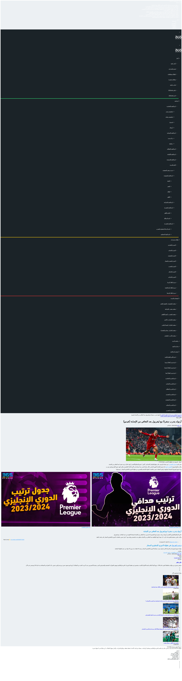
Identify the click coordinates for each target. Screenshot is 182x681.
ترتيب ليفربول (176, 545)
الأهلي (168, 197)
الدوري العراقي (172, 271)
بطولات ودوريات (175, 239)
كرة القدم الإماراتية (168, 202)
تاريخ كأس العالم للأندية (170, 357)
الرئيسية (179, 415)
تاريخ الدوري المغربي (171, 410)
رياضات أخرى (175, 341)
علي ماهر (179, 425)
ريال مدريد (170, 138)
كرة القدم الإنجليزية (171, 106)
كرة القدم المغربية (168, 223)
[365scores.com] (178, 38)
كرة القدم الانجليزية (164, 415)
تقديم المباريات (172, 69)
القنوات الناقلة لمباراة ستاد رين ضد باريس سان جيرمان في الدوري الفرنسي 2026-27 (159, 16)
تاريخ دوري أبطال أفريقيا (170, 367)
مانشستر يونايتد (169, 117)
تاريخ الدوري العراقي (171, 405)
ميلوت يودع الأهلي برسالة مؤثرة (171, 10)
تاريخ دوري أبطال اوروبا (170, 362)
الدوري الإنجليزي (172, 245)
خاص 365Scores (172, 90)
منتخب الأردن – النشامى (170, 335)
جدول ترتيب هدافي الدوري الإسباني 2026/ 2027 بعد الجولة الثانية (164, 13)
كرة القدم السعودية (168, 175)
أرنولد (180, 416)
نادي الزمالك (167, 218)
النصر (168, 186)
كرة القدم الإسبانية (171, 133)
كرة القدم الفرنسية (171, 159)
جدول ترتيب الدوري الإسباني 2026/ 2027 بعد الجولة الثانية (165, 17)
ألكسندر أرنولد (168, 466)
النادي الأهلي (167, 213)
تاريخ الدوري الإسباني (171, 383)
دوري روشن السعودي (168, 170)
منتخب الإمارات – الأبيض (170, 319)
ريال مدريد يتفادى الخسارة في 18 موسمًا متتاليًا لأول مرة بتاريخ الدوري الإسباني (160, 9)
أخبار (177, 58)
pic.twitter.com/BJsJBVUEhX (17, 539)
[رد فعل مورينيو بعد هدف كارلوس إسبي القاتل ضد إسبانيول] (171, 585)
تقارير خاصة (173, 85)
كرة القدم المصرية (168, 207)
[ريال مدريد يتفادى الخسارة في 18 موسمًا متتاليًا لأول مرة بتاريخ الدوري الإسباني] (171, 627)
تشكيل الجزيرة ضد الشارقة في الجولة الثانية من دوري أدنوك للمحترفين (162, 7)
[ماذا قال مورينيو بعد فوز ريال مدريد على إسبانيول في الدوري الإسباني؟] (171, 599)
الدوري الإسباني (172, 250)
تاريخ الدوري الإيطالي (171, 389)
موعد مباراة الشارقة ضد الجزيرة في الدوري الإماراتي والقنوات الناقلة (162, 11)
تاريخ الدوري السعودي (171, 399)
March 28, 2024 (173, 542)
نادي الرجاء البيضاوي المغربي (163, 229)
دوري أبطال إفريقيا (171, 293)
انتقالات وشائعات (172, 74)
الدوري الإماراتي (172, 277)
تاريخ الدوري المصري (171, 394)
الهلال (168, 191)
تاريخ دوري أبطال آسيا (171, 373)
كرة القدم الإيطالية (171, 149)
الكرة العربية (173, 165)
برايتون (168, 552)
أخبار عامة (173, 63)
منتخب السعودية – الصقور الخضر (168, 303)
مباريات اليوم (175, 346)
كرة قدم (177, 101)
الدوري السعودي (172, 255)
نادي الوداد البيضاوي (165, 234)
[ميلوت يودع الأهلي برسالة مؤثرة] (171, 641)
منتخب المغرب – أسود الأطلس (168, 314)
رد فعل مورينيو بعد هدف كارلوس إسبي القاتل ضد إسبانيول (165, 5)
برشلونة (171, 143)
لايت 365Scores (172, 95)
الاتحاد (168, 181)
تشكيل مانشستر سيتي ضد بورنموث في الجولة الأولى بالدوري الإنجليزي (162, 14)
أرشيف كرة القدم (174, 351)
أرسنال (171, 127)
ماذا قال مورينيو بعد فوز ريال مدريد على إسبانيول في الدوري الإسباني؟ (162, 6)
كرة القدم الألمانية (171, 154)
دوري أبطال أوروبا (171, 282)
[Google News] (177, 557)
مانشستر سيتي (169, 111)
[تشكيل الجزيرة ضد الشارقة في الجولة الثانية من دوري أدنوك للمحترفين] (171, 613)
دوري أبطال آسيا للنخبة (170, 287)
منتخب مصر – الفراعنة (170, 309)
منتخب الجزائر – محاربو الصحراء (168, 330)
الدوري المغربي (172, 266)
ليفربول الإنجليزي (173, 464)
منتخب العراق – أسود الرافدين (169, 325)
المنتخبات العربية (175, 298)
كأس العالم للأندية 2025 (173, 659)
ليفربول (171, 122)
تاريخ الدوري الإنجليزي (171, 378)
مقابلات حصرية (172, 79)
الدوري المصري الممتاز (170, 261)
